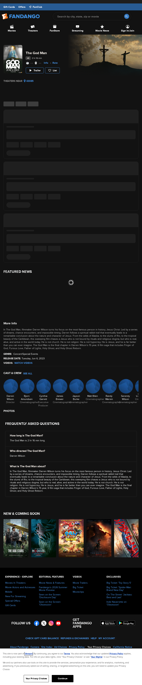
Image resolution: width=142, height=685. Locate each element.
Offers (21, 7)
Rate (55, 62)
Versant (29, 653)
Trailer (37, 70)
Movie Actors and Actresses (20, 587)
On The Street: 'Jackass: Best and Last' (119, 596)
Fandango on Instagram (51, 623)
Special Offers (12, 600)
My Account (107, 638)
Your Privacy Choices (99, 647)
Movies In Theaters (15, 582)
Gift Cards (9, 7)
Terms (67, 653)
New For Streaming (15, 596)
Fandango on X (43, 623)
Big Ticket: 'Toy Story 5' (118, 582)
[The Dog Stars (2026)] (15, 538)
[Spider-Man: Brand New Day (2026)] (126, 538)
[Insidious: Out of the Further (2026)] (43, 538)
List (55, 70)
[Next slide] (138, 394)
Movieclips (78, 591)
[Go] (126, 16)
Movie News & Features (52, 582)
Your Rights (96, 657)
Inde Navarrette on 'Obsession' (116, 603)
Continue (62, 678)
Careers (34, 647)
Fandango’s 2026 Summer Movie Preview (53, 589)
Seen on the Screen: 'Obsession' (50, 603)
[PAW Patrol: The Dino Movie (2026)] (70, 538)
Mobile (8, 591)
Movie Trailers (80, 582)
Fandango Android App (126, 623)
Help (94, 638)
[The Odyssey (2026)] (98, 538)
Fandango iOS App (108, 623)
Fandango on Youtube (58, 623)
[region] (71, 667)
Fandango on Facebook (36, 623)
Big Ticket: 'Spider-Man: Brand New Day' (118, 589)
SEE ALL (27, 373)
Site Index (46, 647)
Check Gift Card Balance (42, 638)
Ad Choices (60, 647)
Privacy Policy (77, 647)
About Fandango (19, 647)
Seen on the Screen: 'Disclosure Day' (50, 596)
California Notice (122, 647)
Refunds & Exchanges (75, 638)
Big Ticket (78, 587)
